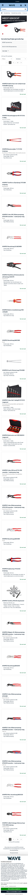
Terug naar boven (14, 852)
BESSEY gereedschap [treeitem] (7, 42)
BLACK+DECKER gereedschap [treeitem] (9, 46)
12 (17, 62)
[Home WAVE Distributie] (12, 5)
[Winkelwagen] (25, 5)
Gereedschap (7, 13)
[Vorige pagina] (7, 62)
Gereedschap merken (16, 13)
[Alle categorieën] (2, 5)
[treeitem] (14, 51)
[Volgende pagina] (21, 62)
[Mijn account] (21, 5)
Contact (14, 1)
